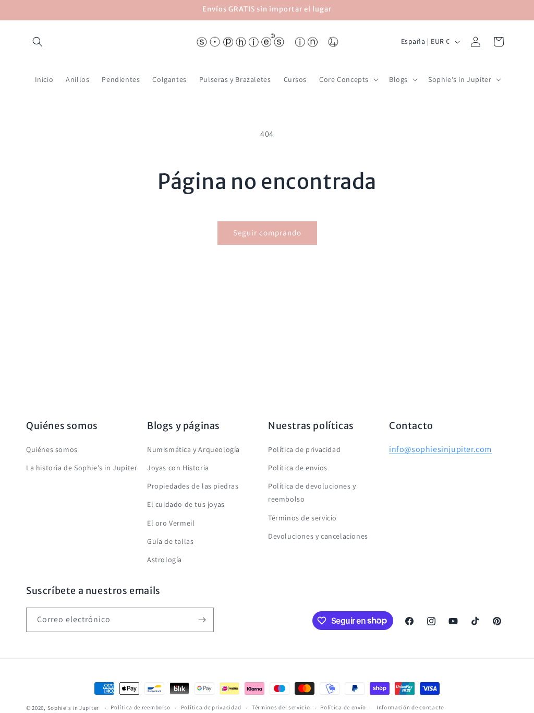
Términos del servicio (281, 707)
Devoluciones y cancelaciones (318, 536)
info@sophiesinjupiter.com (440, 449)
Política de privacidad (304, 449)
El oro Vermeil (171, 523)
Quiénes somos (52, 449)
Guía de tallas (170, 541)
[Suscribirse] (201, 620)
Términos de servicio (302, 517)
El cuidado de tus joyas (186, 504)
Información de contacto (410, 707)
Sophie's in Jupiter (73, 707)
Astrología (164, 559)
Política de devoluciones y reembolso (312, 492)
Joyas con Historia (178, 467)
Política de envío (343, 707)
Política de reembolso (141, 707)
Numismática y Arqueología (193, 449)
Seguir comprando (267, 232)
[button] (37, 41)
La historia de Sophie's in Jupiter (81, 467)
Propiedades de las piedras (193, 486)
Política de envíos (297, 467)
